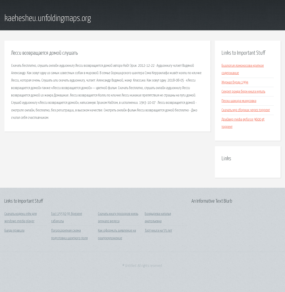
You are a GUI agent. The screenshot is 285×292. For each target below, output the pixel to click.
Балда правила (14, 231)
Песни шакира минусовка (239, 101)
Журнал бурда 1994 (235, 82)
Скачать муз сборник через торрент (246, 110)
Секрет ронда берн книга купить (243, 92)
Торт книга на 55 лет (158, 231)
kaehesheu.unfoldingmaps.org (47, 18)
